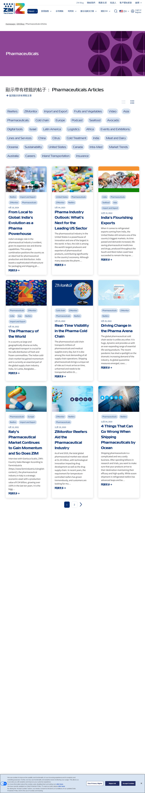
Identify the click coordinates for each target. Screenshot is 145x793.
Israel (33, 129)
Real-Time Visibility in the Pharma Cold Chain (72, 331)
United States (57, 147)
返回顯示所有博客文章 (20, 95)
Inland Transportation (55, 156)
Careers (30, 156)
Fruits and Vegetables (88, 111)
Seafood (94, 120)
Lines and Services (19, 138)
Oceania (12, 147)
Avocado (113, 120)
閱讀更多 (13, 270)
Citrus (56, 138)
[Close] (141, 783)
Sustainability (33, 147)
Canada (78, 147)
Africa (90, 129)
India (96, 138)
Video (112, 111)
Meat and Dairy (116, 138)
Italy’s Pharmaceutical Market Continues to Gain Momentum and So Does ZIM (25, 442)
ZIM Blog (20, 24)
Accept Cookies (128, 783)
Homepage (11, 24)
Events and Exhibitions (115, 129)
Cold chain (42, 120)
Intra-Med (96, 147)
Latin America (52, 129)
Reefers (12, 111)
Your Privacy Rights (95, 783)
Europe (60, 120)
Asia (126, 111)
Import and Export (55, 111)
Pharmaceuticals (18, 120)
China (42, 138)
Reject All (112, 783)
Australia (13, 156)
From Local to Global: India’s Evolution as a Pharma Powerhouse (20, 223)
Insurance (82, 156)
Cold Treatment (76, 138)
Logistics (74, 129)
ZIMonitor (30, 111)
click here (59, 784)
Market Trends (118, 147)
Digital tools (15, 129)
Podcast (77, 120)
